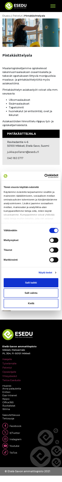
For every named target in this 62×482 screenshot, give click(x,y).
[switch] (53, 240)
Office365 (8, 402)
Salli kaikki (31, 282)
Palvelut (17, 15)
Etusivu (6, 15)
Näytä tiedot (45, 272)
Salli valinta (31, 293)
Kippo (6, 399)
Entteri (6, 392)
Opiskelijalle (9, 372)
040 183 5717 (15, 158)
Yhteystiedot (9, 376)
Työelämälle (9, 363)
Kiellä (31, 303)
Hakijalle (7, 359)
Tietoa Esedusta (11, 380)
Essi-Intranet (9, 395)
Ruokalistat (8, 405)
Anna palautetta (11, 388)
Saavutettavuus (11, 415)
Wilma (6, 409)
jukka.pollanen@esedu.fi (23, 152)
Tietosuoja (8, 418)
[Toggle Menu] (52, 5)
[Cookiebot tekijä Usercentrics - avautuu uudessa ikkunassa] (44, 176)
